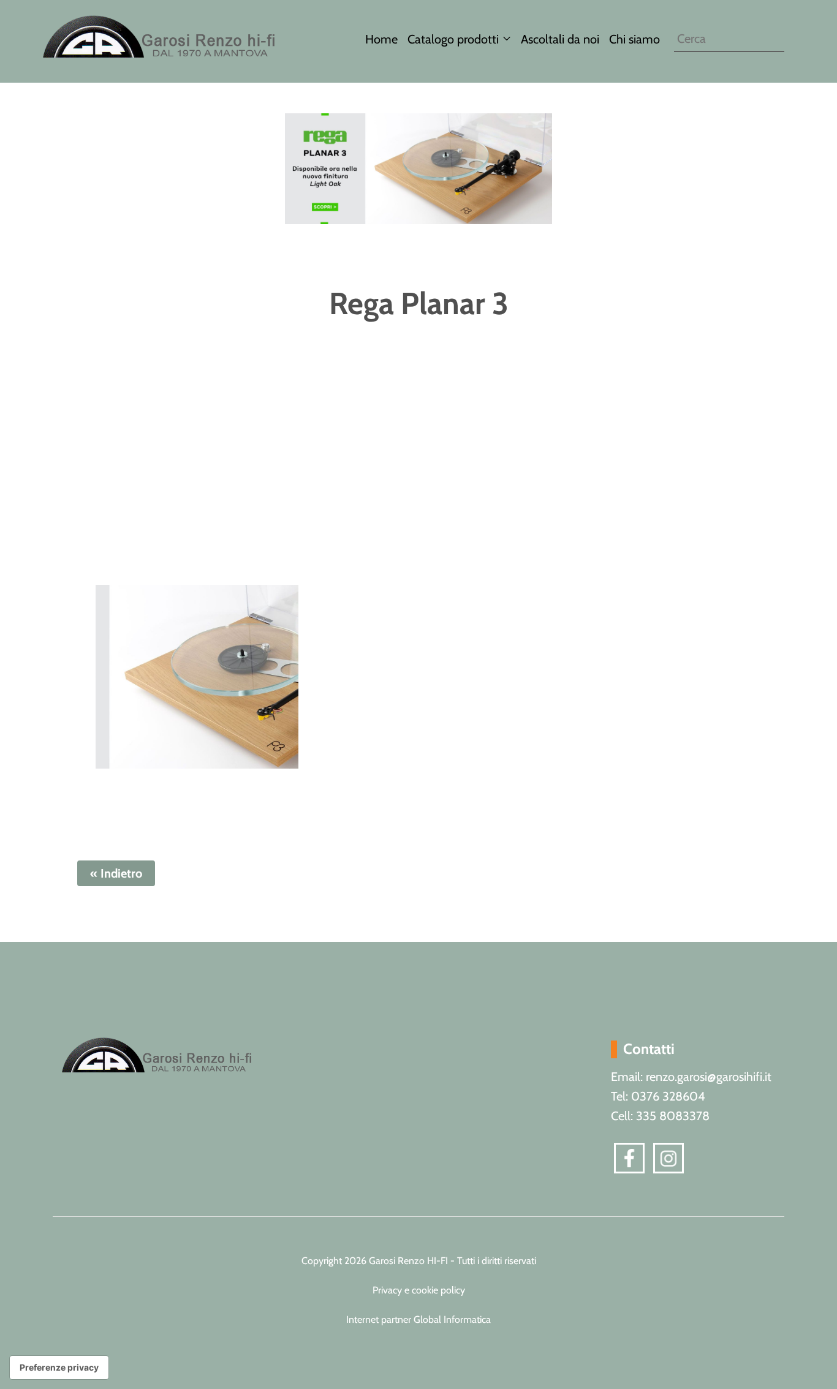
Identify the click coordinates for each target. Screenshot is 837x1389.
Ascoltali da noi (560, 39)
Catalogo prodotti (453, 39)
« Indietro (116, 873)
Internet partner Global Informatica (418, 1319)
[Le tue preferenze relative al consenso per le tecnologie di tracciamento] (59, 1367)
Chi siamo (634, 39)
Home (381, 39)
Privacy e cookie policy (419, 1290)
